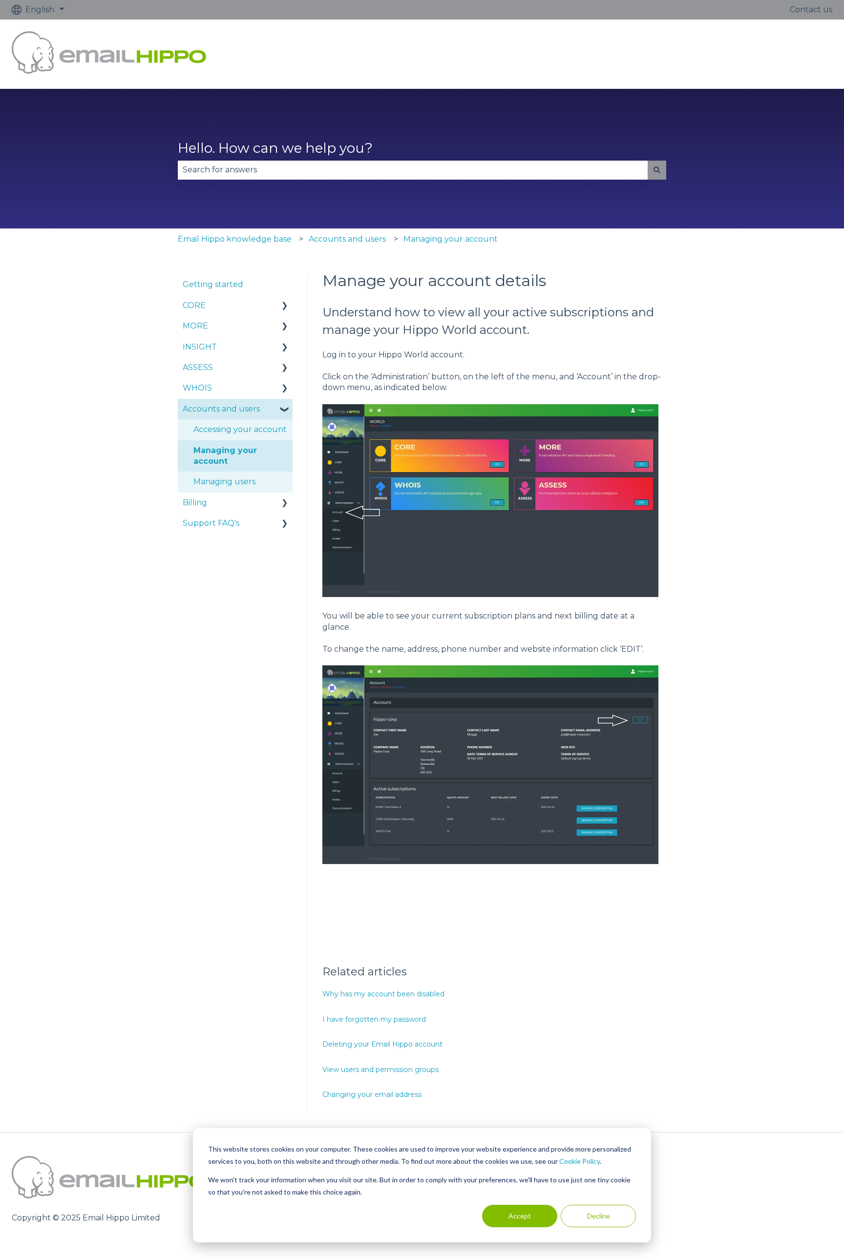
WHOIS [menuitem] (197, 387)
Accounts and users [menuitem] (221, 408)
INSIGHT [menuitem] (200, 346)
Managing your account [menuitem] (225, 456)
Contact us (811, 9)
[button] (285, 306)
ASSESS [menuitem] (198, 367)
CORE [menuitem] (194, 305)
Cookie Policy (579, 1161)
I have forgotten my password (374, 1019)
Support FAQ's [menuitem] (211, 523)
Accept (519, 1216)
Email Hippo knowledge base (235, 239)
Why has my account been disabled (383, 994)
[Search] (657, 170)
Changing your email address (372, 1094)
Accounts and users (347, 239)
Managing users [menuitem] (224, 481)
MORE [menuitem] (195, 325)
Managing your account (450, 239)
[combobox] (413, 170)
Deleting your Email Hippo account (382, 1044)
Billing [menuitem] (195, 502)
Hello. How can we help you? (275, 148)
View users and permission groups (380, 1069)
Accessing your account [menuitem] (240, 429)
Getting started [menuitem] (213, 284)
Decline (598, 1216)
